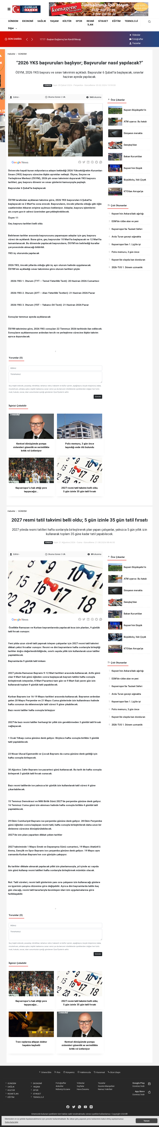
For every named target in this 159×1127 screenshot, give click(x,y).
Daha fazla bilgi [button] (11, 1122)
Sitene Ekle (46, 1072)
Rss (58, 1072)
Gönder (98, 396)
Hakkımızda (85, 1072)
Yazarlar (136, 43)
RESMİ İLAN (13, 1093)
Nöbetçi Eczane (63, 1089)
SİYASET (103, 21)
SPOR (79, 21)
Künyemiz (70, 1072)
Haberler (11, 54)
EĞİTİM (116, 21)
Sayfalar (80, 1086)
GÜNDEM (13, 21)
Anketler (59, 1086)
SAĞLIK (41, 21)
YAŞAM (54, 21)
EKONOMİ (27, 21)
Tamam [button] (147, 1121)
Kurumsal (100, 1072)
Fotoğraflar (137, 39)
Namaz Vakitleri (105, 1089)
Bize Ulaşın (115, 1072)
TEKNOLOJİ (131, 21)
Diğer (11, 28)
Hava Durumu (83, 1089)
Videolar (136, 35)
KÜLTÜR (67, 21)
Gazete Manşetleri (106, 1086)
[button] (28, 40)
